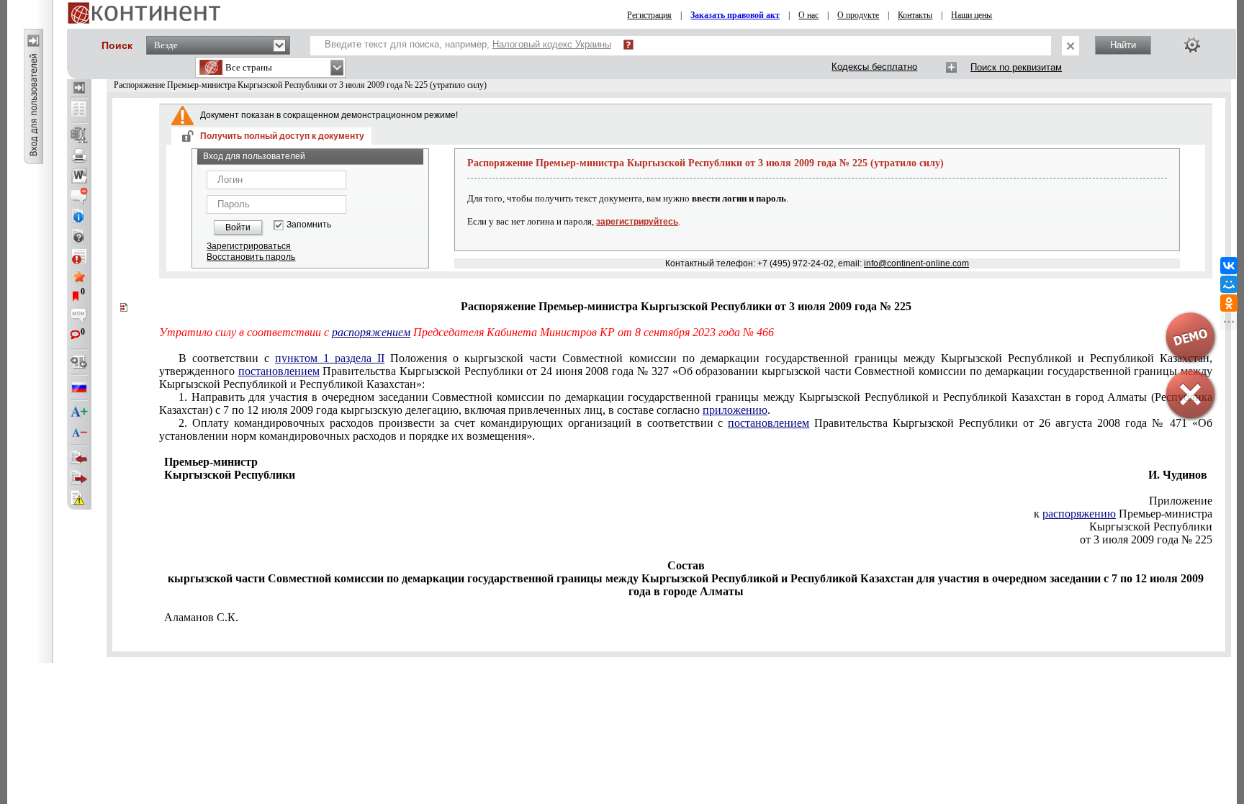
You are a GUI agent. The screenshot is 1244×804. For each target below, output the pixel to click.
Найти (1123, 45)
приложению (735, 410)
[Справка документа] (79, 236)
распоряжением (371, 332)
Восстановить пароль (251, 257)
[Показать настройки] (1192, 44)
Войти (238, 227)
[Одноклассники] (1229, 303)
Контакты (915, 15)
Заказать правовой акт (735, 15)
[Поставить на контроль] (79, 256)
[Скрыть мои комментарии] (79, 316)
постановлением (279, 371)
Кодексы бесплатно (874, 66)
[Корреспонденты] (79, 457)
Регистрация (649, 15)
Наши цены (971, 15)
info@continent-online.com (916, 263)
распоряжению (1079, 513)
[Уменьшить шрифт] (79, 432)
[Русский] (79, 387)
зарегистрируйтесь (637, 222)
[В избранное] (79, 276)
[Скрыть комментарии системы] (79, 195)
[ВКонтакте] (1229, 265)
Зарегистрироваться (249, 246)
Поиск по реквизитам (1016, 67)
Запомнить (309, 225)
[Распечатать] (79, 155)
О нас (808, 15)
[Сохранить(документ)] (79, 135)
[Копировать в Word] (79, 175)
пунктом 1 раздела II (329, 358)
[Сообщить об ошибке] (79, 498)
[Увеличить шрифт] (79, 412)
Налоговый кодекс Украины (551, 44)
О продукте (858, 15)
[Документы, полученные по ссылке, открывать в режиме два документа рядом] (79, 110)
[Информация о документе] (79, 216)
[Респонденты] (79, 478)
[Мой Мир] (1229, 284)
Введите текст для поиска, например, (468, 44)
